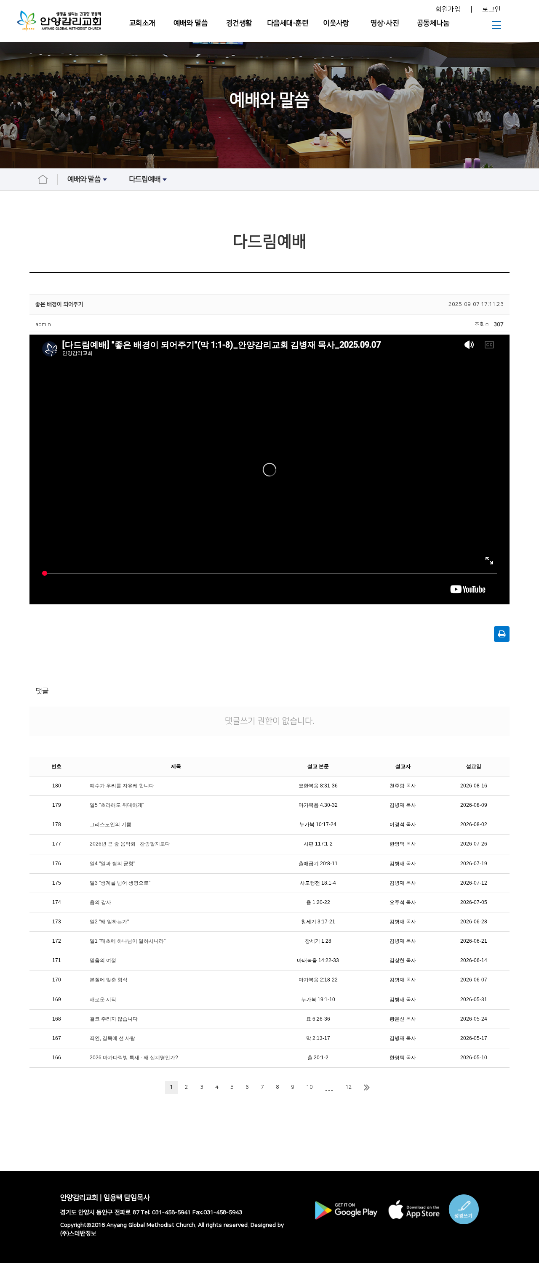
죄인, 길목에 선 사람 (112, 1038)
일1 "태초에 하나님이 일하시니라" (127, 941)
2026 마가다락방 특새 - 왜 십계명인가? (134, 1058)
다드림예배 (144, 179)
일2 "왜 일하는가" (109, 922)
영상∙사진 (385, 23)
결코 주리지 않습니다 (114, 1019)
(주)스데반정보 (78, 1233)
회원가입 (448, 9)
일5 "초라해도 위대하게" (117, 805)
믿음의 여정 (103, 960)
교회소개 (142, 23)
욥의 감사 (100, 902)
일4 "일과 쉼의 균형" (112, 864)
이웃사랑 (336, 23)
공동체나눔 (433, 23)
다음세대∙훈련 (288, 23)
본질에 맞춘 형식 (109, 980)
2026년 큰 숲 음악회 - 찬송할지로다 (130, 844)
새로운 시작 (103, 999)
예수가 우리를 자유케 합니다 (122, 786)
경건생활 (239, 23)
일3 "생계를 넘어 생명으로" (120, 883)
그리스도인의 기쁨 (110, 824)
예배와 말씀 (190, 23)
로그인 (491, 9)
